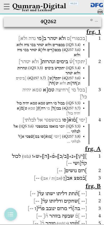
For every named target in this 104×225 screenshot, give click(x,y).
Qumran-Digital (39, 6)
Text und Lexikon (36, 10)
